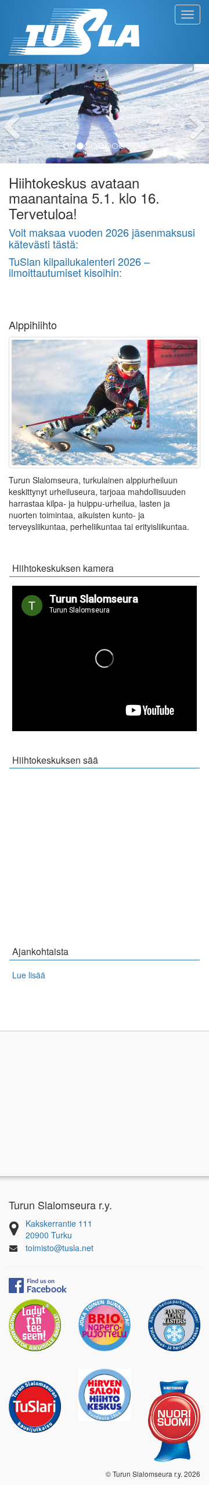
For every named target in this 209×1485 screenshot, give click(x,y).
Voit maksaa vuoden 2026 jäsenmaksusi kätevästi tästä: (102, 238)
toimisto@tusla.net (59, 1247)
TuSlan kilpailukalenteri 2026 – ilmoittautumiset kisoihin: (79, 267)
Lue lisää (28, 975)
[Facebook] (38, 1284)
